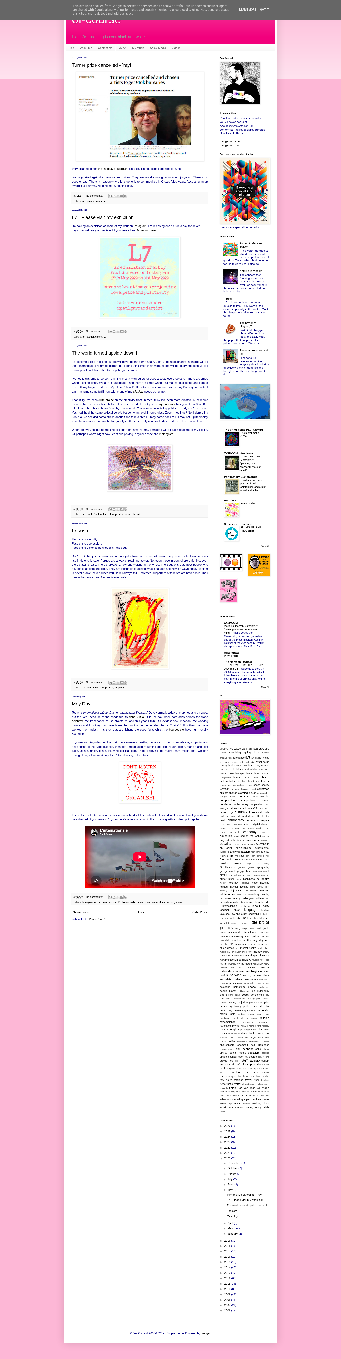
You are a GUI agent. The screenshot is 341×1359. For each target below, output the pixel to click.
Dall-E (260, 816)
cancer (223, 785)
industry (224, 890)
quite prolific (106, 400)
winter (223, 1103)
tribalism (265, 1080)
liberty (236, 918)
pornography (254, 998)
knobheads (262, 901)
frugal (248, 863)
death (223, 820)
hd (258, 879)
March (232, 1228)
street (237, 1061)
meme (254, 944)
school (250, 1033)
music (246, 959)
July (230, 1179)
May (231, 1189)
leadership (253, 914)
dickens (247, 824)
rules (260, 1029)
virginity (231, 1091)
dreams (250, 828)
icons (252, 887)
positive (265, 998)
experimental (262, 848)
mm (250, 951)
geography (263, 867)
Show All (265, 546)
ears (267, 828)
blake (231, 773)
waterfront (252, 1091)
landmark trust (230, 910)
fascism (87, 687)
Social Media (158, 47)
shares (223, 1049)
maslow (237, 940)
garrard (251, 867)
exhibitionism (94, 336)
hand (239, 879)
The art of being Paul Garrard (243, 429)
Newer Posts (81, 912)
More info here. (146, 230)
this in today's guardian (112, 168)
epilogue (265, 840)
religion (264, 1017)
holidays (245, 883)
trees (256, 1080)
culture (240, 812)
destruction (225, 824)
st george (251, 1056)
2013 (227, 1272)
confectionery (240, 804)
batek (244, 765)
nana (255, 964)
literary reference (239, 923)
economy (250, 832)
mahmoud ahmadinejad (242, 932)
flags (242, 855)
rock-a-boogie (228, 1029)
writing (249, 1107)
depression (252, 820)
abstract (253, 749)
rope (240, 1029)
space (223, 1056)
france (260, 859)
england (224, 840)
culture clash (254, 812)
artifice (235, 762)
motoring (250, 955)
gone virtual (136, 716)
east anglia (234, 832)
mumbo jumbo (233, 959)
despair (264, 820)
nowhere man (240, 979)
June (231, 1184)
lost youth (263, 928)
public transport (252, 1006)
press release (256, 1002)
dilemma (265, 824)
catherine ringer (245, 785)
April (231, 1223)
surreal (265, 1064)
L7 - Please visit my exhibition (103, 217)
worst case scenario (232, 1107)
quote (260, 1010)
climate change (228, 793)
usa (240, 1087)
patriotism (239, 987)
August (232, 1173)
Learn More (247, 9)
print (266, 1002)
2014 (227, 1267)
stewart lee (226, 1060)
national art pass (231, 967)
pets (248, 991)
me (267, 940)
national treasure (258, 967)
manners (225, 936)
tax (250, 1068)
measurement (242, 944)
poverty (232, 1002)
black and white (246, 769)
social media (238, 1052)
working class (174, 902)
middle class (263, 948)
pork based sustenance (232, 998)
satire (242, 1033)
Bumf (228, 298)
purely (230, 1010)
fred (267, 859)
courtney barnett (236, 808)
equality (225, 844)
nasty (266, 964)
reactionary (225, 1018)
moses (230, 955)
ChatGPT (225, 789)
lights (222, 923)
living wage (241, 928)
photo (223, 994)
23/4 (244, 749)
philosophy (263, 991)
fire (236, 856)
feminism (224, 856)
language (250, 910)
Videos (176, 47)
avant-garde (262, 762)
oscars (259, 983)
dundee (259, 828)
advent (223, 752)
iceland (244, 886)
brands (246, 777)
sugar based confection (233, 1064)
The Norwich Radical (238, 661)
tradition (238, 1080)
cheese (235, 789)
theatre (265, 1072)
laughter (265, 910)
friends (237, 863)
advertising (234, 752)
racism (224, 1014)
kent (243, 902)
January (233, 1233)
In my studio (247, 503)
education (226, 835)
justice (236, 902)
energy (265, 836)
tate (245, 1068)
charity (265, 785)
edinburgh (264, 832)
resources (264, 1022)
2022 (227, 1147)
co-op (260, 793)
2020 (227, 1158)
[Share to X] (118, 196)
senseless (242, 1041)
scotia (265, 1033)
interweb (264, 890)
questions (249, 1010)
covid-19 (92, 514)
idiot (267, 887)
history (223, 883)
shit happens (244, 1048)
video (265, 1087)
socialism (253, 1052)
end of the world (250, 836)
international (109, 902)
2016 (227, 1256)
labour (140, 902)
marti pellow (252, 936)
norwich (235, 975)
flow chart (250, 856)
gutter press (227, 879)
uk (243, 1084)
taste (239, 1068)
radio (232, 1014)
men (237, 948)
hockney (234, 882)
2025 (227, 1131)
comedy (244, 796)
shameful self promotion (253, 1045)
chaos (256, 785)
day (99, 902)
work (237, 1103)
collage (223, 796)
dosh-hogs (240, 828)
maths (247, 940)
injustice (236, 890)
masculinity (225, 940)
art (83, 201)
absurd (264, 748)
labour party (260, 905)
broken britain (228, 781)
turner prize (102, 201)
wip (230, 1103)
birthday (224, 769)
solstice (265, 1053)
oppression (232, 983)
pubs (266, 1006)
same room (233, 1033)
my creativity (166, 404)
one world (264, 979)
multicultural (262, 955)
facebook (224, 852)
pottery (223, 1002)
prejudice (243, 1002)
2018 (227, 1245)
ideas (260, 886)
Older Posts (199, 912)
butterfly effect (249, 781)
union (232, 1087)
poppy (266, 995)
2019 (227, 1240)
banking (223, 765)
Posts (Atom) (97, 918)
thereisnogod (228, 1076)
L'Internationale (126, 902)
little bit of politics (113, 514)
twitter (237, 1083)
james (228, 898)
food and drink (229, 859)
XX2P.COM (231, 622)
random (250, 1014)
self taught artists (254, 1037)
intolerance (227, 894)
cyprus (233, 816)
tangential (231, 1068)
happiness (249, 879)
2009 (227, 1294)
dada (241, 816)
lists (228, 923)
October (233, 1168)
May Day (81, 703)
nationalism (227, 971)
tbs (258, 1068)
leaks (263, 914)
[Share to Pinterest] (125, 196)
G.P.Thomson (227, 867)
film (231, 855)
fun (257, 863)
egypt (236, 836)
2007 (227, 1305)
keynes (250, 902)
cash (230, 785)
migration (236, 952)
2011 (227, 1283)
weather (242, 1095)
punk (222, 1010)
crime (223, 812)
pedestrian (264, 987)
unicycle (224, 1088)
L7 (105, 336)
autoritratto (245, 762)
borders (265, 773)
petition (241, 991)
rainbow (241, 1014)
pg (253, 990)
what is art (256, 1095)
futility (266, 863)
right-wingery (263, 1026)
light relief (263, 917)
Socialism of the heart (238, 524)
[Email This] (110, 196)
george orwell (228, 871)
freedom (224, 863)
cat (234, 785)
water (243, 1091)
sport (241, 1056)
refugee (254, 1018)
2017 (227, 1251)
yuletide (264, 1107)
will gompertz (244, 1099)
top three (256, 1076)
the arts (251, 1072)
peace (252, 986)
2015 (227, 1262)
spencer (232, 1056)
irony (250, 894)
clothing (243, 792)
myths (240, 963)
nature (239, 971)
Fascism (80, 530)
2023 (227, 1142)
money (257, 951)
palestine (225, 987)
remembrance (227, 1022)
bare (238, 765)
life (100, 514)
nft (267, 971)
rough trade (250, 1029)
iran (245, 894)
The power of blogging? (248, 324)
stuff (244, 1060)
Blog (71, 47)
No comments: (95, 195)
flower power (263, 856)
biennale (265, 765)
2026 (227, 1125)
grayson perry (245, 875)
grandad (233, 875)
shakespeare (227, 1045)
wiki (267, 1095)
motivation (239, 955)
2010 (227, 1288)
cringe (230, 812)
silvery (266, 1049)
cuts (266, 812)
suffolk (265, 1060)
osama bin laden (247, 983)
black (232, 769)
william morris (261, 1099)
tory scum (226, 1080)
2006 (227, 1310)
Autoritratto (232, 500)
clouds (252, 793)
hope (255, 882)
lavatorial (225, 914)
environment (252, 840)
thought (241, 1076)
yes (257, 1107)
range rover (263, 1014)
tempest (265, 1068)
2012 (227, 1278)
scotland (224, 1037)
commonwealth (260, 796)
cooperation (256, 804)
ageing (247, 752)
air (258, 752)
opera (222, 983)
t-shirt (223, 1068)
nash (260, 964)
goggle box (243, 871)
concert (265, 800)
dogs (231, 828)
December (234, 1163)
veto (259, 1088)
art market (225, 762)
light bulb (251, 918)
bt (239, 781)
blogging (240, 773)
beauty (257, 765)
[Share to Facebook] (122, 196)
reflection (244, 1018)
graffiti (223, 875)
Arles (230, 758)
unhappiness (263, 1084)
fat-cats (264, 851)
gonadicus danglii (260, 871)
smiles (223, 1052)
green (257, 875)
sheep (231, 1049)
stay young (263, 1057)
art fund (255, 758)
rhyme (235, 1025)
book (257, 773)
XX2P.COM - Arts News (239, 453)
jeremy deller (240, 898)
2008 (227, 1299)
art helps (264, 757)
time (248, 1076)
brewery (256, 777)
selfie (232, 1041)
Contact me (105, 47)
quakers (238, 1010)
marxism (265, 936)
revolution (225, 1025)
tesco (222, 1072)
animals (223, 758)
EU (234, 844)
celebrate (78, 721)
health (265, 878)
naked (248, 963)
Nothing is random (251, 270)
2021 (227, 1152)
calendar (263, 781)
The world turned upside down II (105, 353)
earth (222, 832)
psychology (235, 1006)
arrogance (239, 757)
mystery (232, 964)
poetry (245, 994)
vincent (223, 1091)
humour (224, 886)
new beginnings (255, 971)
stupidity (120, 687)
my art (223, 963)
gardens (242, 867)
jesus (252, 898)
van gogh (249, 1088)
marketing (237, 936)
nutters (254, 979)
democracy (236, 820)
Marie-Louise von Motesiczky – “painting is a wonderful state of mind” (250, 463)
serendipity (254, 1041)
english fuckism (237, 840)
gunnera (265, 875)
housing (264, 882)
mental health (132, 514)
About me (86, 47)
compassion (227, 800)
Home (140, 912)
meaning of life (227, 944)
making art (166, 434)
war (238, 1091)
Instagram (140, 226)
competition (248, 800)
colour (233, 796)
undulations (250, 1084)
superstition (254, 1064)
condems (225, 804)
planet (237, 995)
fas (238, 852)
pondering (256, 994)
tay (254, 1068)
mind (244, 952)
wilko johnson (228, 1099)
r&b (267, 1010)
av (252, 762)
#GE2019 (235, 749)
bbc (250, 765)
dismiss (223, 828)
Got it (264, 9)
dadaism (250, 816)
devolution (237, 824)
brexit (265, 777)
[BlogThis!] (114, 196)
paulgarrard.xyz (229, 145)
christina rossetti (248, 789)
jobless (260, 898)
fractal (254, 859)
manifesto (264, 932)
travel (248, 1079)
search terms (236, 1037)
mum (222, 960)
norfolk (224, 975)
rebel (235, 1018)
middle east (225, 952)
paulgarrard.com (230, 141)
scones (258, 1033)
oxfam (266, 983)
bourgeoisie (176, 729)
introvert (238, 894)
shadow (265, 1041)
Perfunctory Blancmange (240, 476)
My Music (138, 47)
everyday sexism (245, 844)
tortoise (265, 1076)
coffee (266, 793)
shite (258, 1049)
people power (228, 991)
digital (256, 824)
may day (150, 902)
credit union (263, 808)
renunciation (247, 1022)
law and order (239, 914)
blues (249, 773)
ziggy (222, 1111)
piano (230, 995)
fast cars (255, 852)
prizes (90, 201)
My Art (122, 47)
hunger (234, 886)
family (233, 851)
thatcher (235, 1072)
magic (223, 932)
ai (254, 752)
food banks (244, 859)
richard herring (248, 1026)
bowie (236, 777)
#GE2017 (224, 749)
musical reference (260, 960)
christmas (263, 788)
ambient (265, 752)
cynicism (224, 816)
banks (231, 765)
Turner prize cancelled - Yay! (101, 65)
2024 (227, 1136)
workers (160, 902)
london (252, 928)
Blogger (205, 1333)
